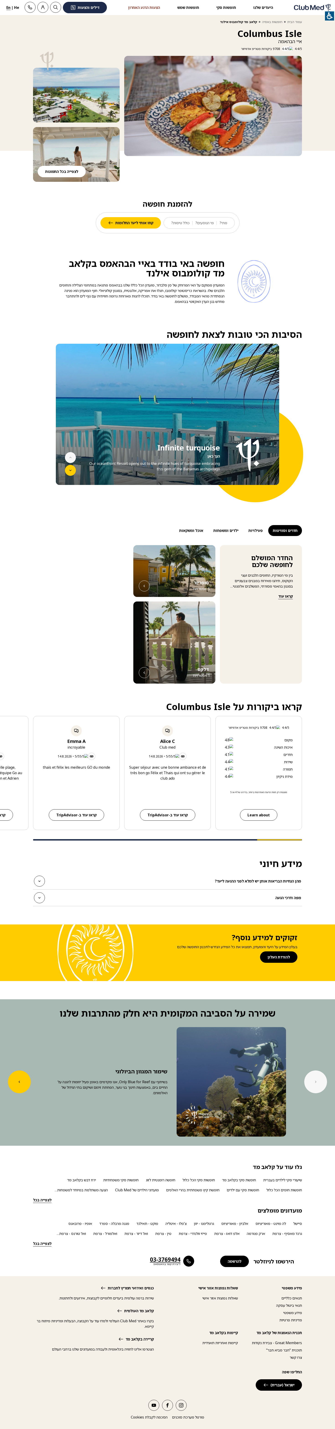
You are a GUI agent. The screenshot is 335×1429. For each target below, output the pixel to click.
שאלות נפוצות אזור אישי (220, 1298)
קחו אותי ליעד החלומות (134, 222)
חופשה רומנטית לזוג (160, 1179)
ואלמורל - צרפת (105, 1233)
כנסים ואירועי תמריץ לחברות (131, 1288)
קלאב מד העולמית (139, 1310)
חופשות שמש (188, 7)
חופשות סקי (226, 7)
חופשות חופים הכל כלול (284, 1189)
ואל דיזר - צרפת (136, 1233)
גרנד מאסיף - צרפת (287, 1233)
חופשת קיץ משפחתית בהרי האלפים (192, 1189)
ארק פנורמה (256, 1233)
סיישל (297, 1223)
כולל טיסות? (180, 222)
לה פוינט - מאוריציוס (270, 1223)
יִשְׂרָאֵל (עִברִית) (282, 1384)
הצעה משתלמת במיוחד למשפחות (82, 1189)
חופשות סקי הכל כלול (199, 1179)
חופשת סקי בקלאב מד (239, 1179)
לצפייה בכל (42, 1200)
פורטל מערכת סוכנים (188, 1417)
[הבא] (70, 470)
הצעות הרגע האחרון (144, 7)
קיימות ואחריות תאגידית (220, 1342)
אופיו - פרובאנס (80, 1223)
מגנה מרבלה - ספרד (114, 1223)
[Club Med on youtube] (153, 1405)
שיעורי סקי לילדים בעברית (282, 1179)
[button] (76, 95)
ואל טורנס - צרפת (72, 1233)
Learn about (258, 814)
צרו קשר (296, 1357)
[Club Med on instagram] (181, 1405)
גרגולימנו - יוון (204, 1223)
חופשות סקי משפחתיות (121, 1179)
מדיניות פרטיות (290, 1319)
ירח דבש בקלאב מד (81, 1179)
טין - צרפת (163, 1233)
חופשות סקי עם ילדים (243, 1189)
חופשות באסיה (272, 22)
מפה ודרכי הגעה (288, 899)
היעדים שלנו (263, 7)
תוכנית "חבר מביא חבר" (284, 1350)
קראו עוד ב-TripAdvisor (167, 814)
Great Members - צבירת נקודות (277, 1342)
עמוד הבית (294, 22)
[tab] (284, 530)
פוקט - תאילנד (147, 1223)
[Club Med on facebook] (167, 1405)
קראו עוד (285, 596)
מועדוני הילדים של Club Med (137, 1189)
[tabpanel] (167, 423)
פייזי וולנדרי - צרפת (193, 1233)
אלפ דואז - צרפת (227, 1233)
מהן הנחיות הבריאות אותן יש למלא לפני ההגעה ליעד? (258, 882)
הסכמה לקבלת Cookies (149, 1417)
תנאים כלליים (291, 1298)
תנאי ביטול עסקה (289, 1305)
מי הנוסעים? (204, 222)
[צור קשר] (30, 7)
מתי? (223, 222)
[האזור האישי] (42, 7)
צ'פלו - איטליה (176, 1223)
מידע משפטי (292, 1312)
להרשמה (234, 1261)
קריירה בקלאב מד (140, 1339)
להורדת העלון (279, 957)
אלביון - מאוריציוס (234, 1223)
